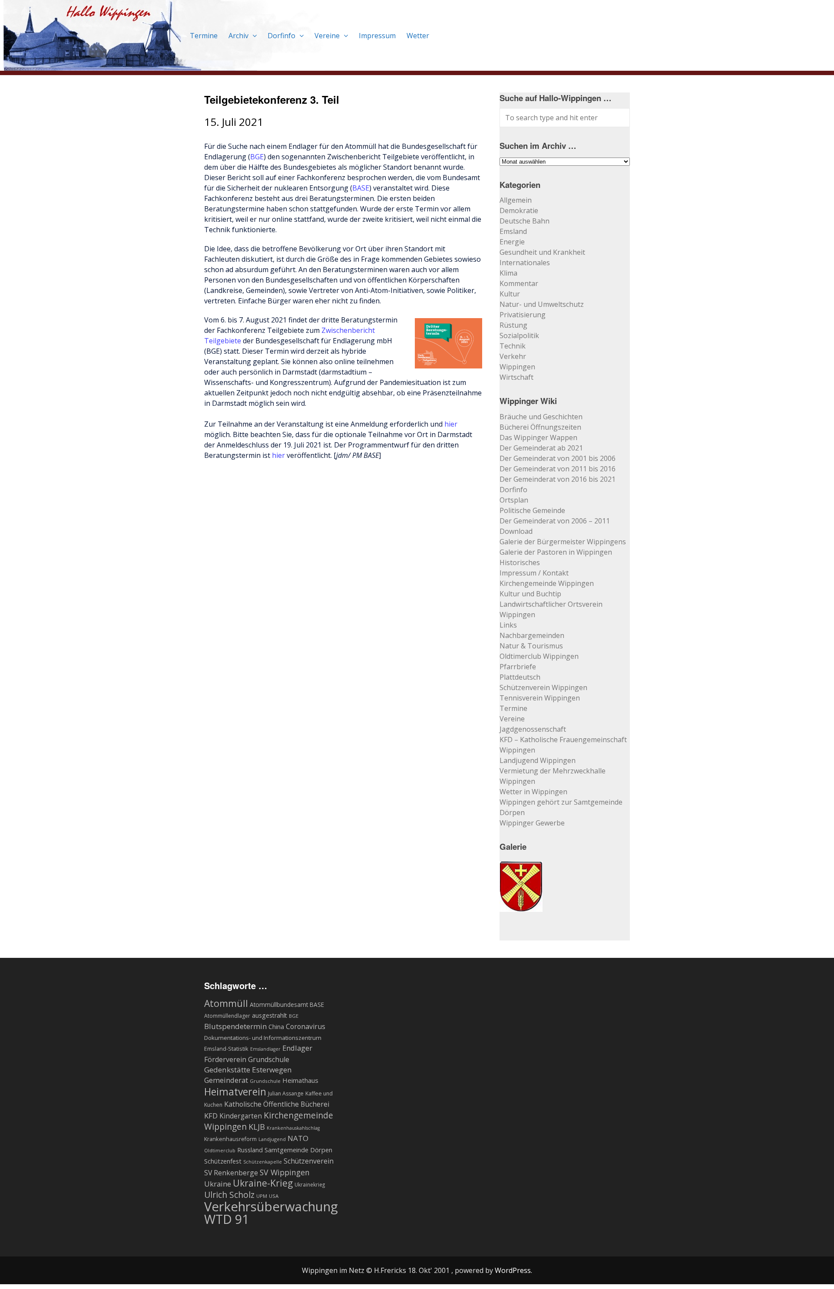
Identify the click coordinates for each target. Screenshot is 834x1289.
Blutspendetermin (235, 1026)
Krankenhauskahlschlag (293, 1128)
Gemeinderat (226, 1080)
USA (273, 1196)
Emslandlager (265, 1049)
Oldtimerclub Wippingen (539, 656)
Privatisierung (523, 314)
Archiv (239, 35)
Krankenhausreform (230, 1139)
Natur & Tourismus (531, 646)
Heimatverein (235, 1091)
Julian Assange (286, 1093)
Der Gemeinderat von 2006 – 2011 (555, 521)
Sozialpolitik (519, 335)
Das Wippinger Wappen (538, 437)
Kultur (510, 294)
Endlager (297, 1048)
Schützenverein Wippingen (543, 687)
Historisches (520, 562)
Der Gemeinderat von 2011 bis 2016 (558, 469)
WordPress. (513, 1270)
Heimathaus (300, 1080)
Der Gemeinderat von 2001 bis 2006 (558, 458)
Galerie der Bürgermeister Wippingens (563, 541)
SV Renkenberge (231, 1172)
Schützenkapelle (262, 1162)
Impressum (377, 35)
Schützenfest (223, 1161)
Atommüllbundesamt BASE (287, 1004)
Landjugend (272, 1139)
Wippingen (517, 367)
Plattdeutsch (520, 677)
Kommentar (519, 283)
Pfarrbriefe (518, 666)
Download (516, 531)
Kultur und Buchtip (530, 593)
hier (450, 424)
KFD (211, 1116)
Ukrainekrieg (310, 1184)
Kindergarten (240, 1116)
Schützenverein (309, 1161)
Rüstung (513, 325)
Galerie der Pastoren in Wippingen (556, 552)
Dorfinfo (282, 35)
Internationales (525, 262)
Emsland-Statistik (226, 1048)
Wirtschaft (516, 377)
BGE (257, 156)
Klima (508, 273)
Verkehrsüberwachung (271, 1206)
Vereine (327, 35)
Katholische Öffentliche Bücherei (276, 1104)
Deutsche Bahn (524, 221)
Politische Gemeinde (532, 510)
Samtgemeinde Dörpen (298, 1149)
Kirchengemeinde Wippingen (547, 583)
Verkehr (513, 356)
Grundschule (265, 1081)
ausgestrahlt (269, 1015)
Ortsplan (514, 500)
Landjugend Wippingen (538, 760)
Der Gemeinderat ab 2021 (541, 448)
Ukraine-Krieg (263, 1183)
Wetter (418, 35)
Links (508, 625)
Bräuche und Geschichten (541, 416)
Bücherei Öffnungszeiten (540, 427)
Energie (512, 242)
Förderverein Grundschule (246, 1059)
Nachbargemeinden (532, 635)
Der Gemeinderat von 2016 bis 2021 (558, 479)
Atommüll (226, 1003)
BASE (360, 188)
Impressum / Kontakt (534, 573)
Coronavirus (305, 1026)
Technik (513, 346)
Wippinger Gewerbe (532, 823)
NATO (298, 1138)
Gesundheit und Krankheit (542, 252)
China (276, 1027)
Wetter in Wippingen (533, 791)
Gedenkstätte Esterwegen (248, 1070)
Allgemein (516, 200)
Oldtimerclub (219, 1150)
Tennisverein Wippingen (540, 698)
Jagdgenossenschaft (533, 729)
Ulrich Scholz (229, 1194)
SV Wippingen (285, 1172)
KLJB (256, 1126)
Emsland (513, 231)
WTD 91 (226, 1219)
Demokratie (519, 210)
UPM (261, 1196)
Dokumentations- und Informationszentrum (262, 1038)
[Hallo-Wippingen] (166, 65)
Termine (204, 35)
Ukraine (217, 1184)
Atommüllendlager (227, 1015)
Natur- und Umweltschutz (542, 304)
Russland (250, 1149)
